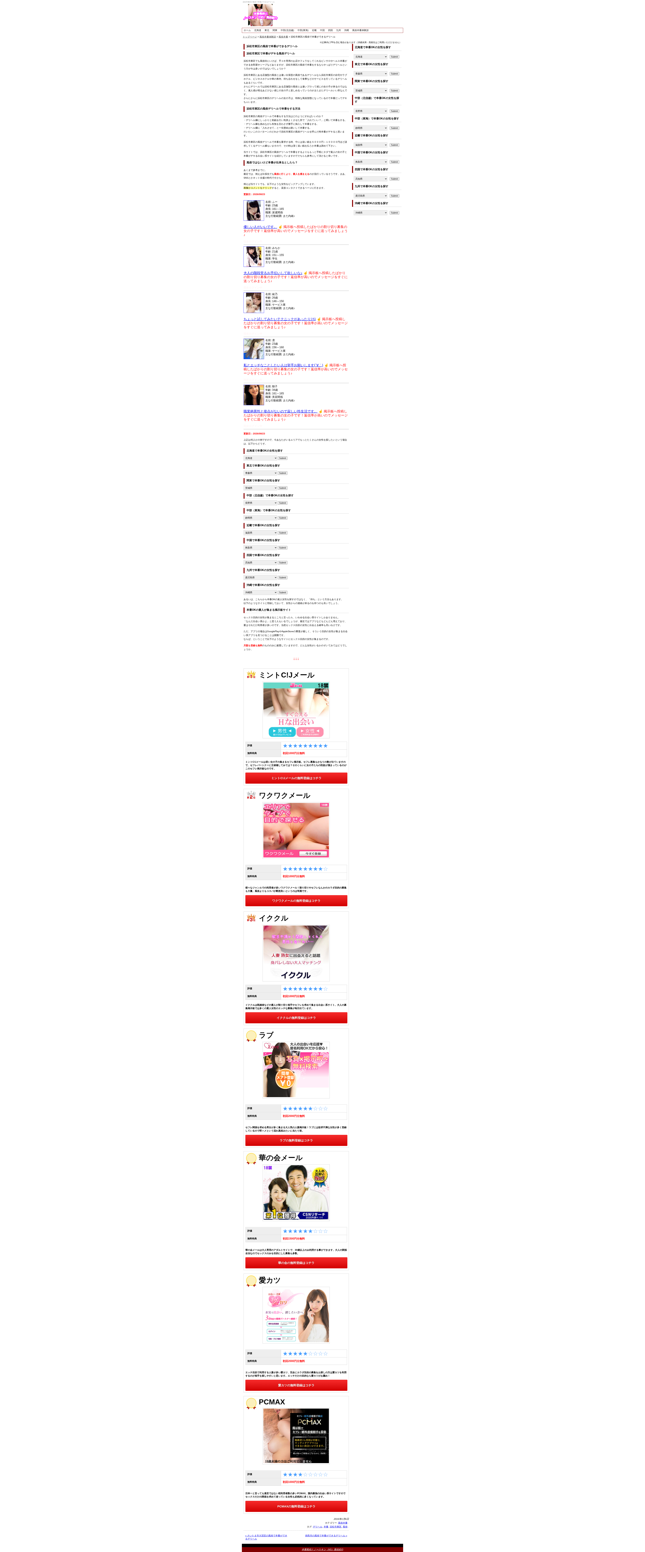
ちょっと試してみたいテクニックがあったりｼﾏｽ (280, 319)
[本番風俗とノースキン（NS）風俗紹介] (260, 15)
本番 (326, 1526)
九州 (338, 30)
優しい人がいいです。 (260, 227)
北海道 (257, 30)
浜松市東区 (335, 1526)
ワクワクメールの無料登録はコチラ (296, 900)
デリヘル (317, 1526)
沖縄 (346, 30)
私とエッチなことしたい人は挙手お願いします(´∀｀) (283, 365)
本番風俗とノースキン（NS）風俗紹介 (322, 1549)
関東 (275, 30)
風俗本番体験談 (360, 30)
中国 (322, 30)
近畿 (314, 30)
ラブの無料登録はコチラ (296, 1140)
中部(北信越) (287, 30)
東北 (267, 30)
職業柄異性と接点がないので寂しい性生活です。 (280, 411)
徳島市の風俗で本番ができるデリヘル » (326, 1535)
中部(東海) (303, 30)
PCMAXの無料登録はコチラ (296, 1506)
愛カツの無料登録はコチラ (296, 1385)
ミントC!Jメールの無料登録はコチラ (296, 778)
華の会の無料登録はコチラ (296, 1263)
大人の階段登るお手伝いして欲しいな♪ (273, 273)
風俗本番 (343, 1522)
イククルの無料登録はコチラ (296, 1017)
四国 (330, 30)
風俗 (345, 1526)
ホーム (247, 30)
